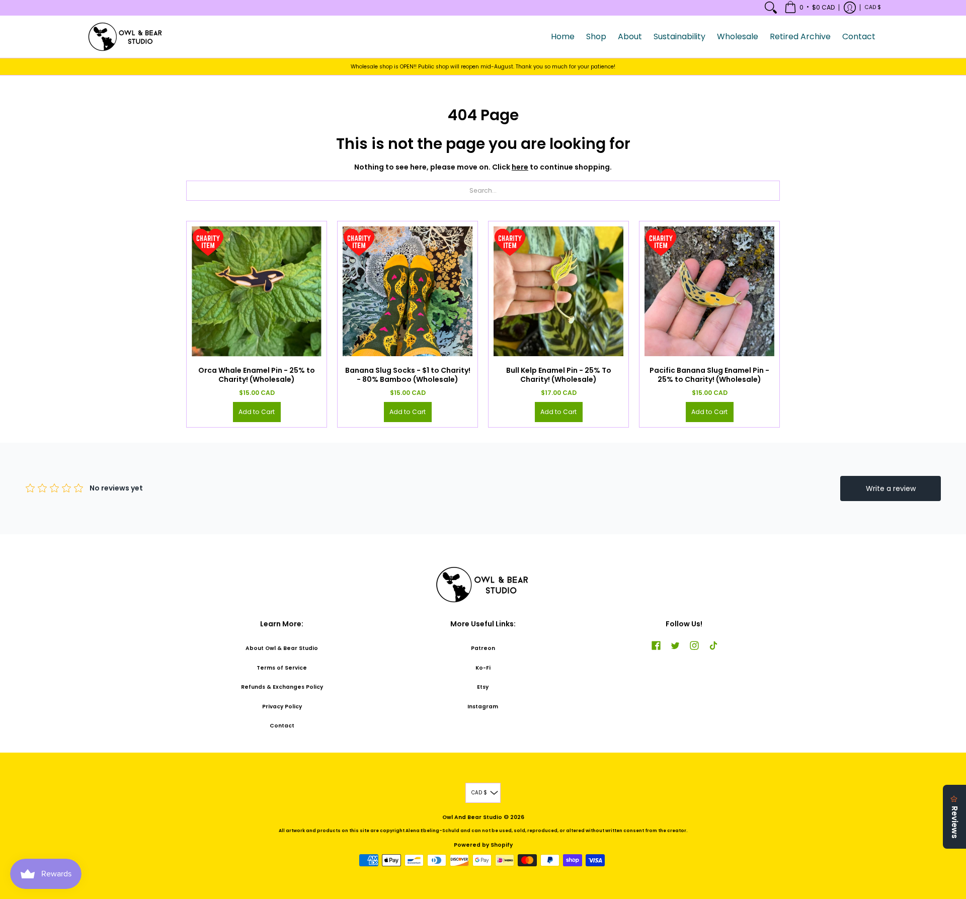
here (520, 167)
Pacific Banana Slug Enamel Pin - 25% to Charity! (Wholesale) (709, 374)
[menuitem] (771, 7)
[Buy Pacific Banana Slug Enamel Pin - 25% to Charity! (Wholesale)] (709, 291)
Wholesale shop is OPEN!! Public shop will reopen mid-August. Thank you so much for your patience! (483, 66)
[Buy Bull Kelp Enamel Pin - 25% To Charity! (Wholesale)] (558, 291)
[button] (809, 7)
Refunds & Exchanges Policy (282, 687)
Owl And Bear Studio (472, 817)
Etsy (483, 687)
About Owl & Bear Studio (282, 648)
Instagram (482, 706)
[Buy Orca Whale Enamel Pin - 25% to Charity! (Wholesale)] (256, 291)
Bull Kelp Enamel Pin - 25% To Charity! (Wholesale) (558, 374)
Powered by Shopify (483, 845)
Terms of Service (282, 668)
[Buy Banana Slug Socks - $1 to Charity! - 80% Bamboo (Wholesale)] (407, 291)
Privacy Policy (282, 706)
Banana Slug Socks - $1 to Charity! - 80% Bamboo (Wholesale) (407, 374)
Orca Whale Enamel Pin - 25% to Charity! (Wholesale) (256, 374)
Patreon (483, 648)
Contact (282, 725)
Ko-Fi (483, 668)
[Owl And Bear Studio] (126, 37)
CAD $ (873, 7)
